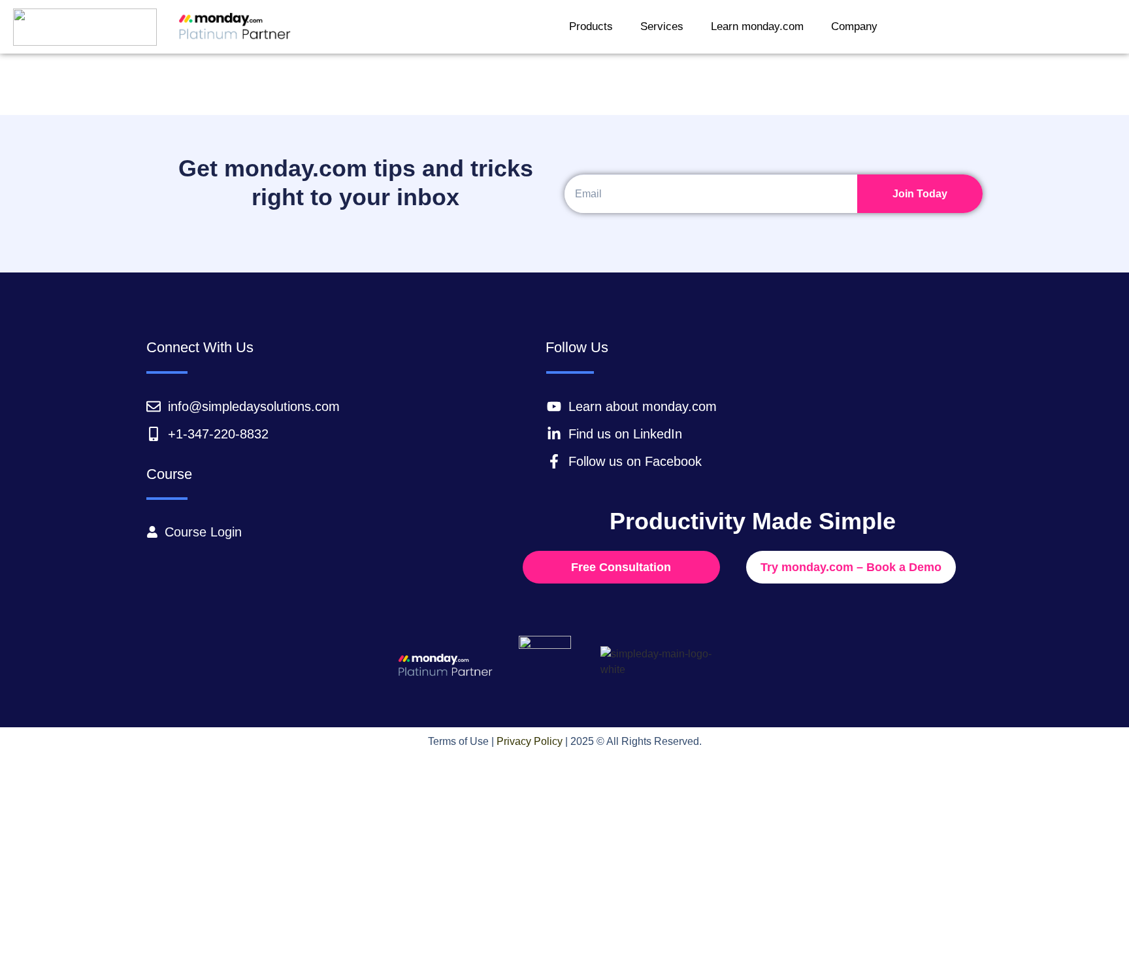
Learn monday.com (757, 26)
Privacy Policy (530, 741)
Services (661, 26)
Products (591, 26)
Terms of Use (458, 741)
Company (854, 26)
